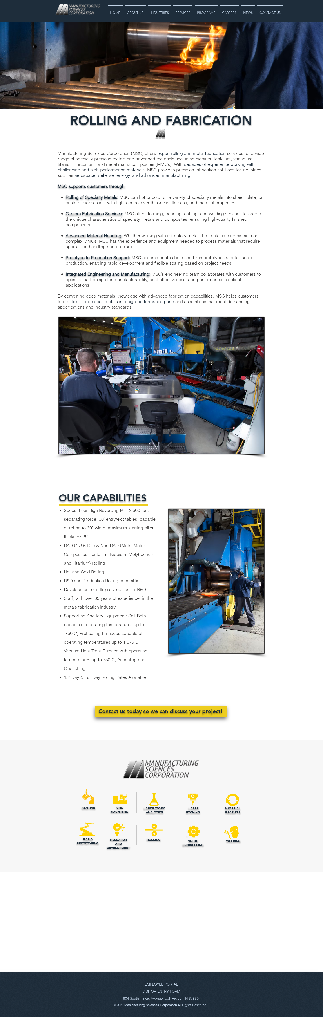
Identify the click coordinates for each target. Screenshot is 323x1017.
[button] (135, 10)
